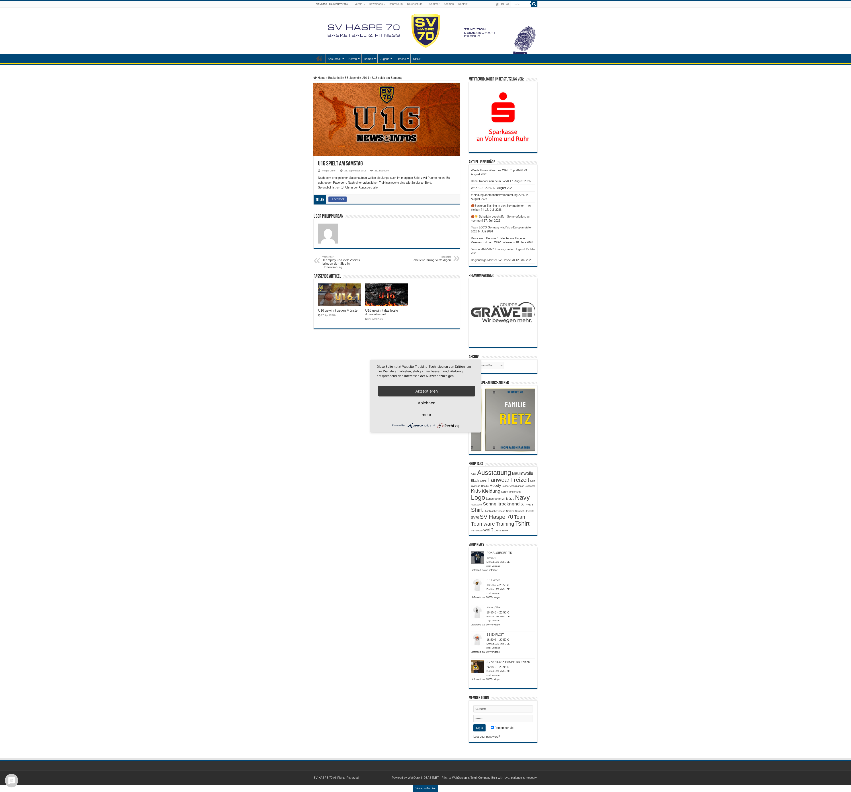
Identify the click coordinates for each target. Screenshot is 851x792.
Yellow (505, 530)
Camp (483, 481)
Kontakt (462, 4)
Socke (501, 511)
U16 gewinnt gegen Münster (338, 310)
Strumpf (519, 511)
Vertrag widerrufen (425, 788)
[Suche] (534, 4)
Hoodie (485, 486)
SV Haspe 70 (496, 516)
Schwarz (527, 504)
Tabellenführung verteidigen (431, 258)
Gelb (532, 481)
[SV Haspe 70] (425, 31)
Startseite (319, 58)
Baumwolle (522, 473)
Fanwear (498, 479)
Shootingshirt (491, 511)
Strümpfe (529, 511)
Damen (368, 59)
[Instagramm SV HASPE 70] (497, 4)
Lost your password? (486, 736)
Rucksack (476, 504)
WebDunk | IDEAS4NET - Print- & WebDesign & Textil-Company (449, 777)
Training (505, 524)
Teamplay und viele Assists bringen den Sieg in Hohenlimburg (341, 262)
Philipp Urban (329, 170)
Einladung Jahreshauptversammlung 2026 (498, 195)
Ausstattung (494, 472)
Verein (358, 4)
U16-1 (365, 77)
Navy (522, 497)
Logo (478, 497)
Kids (476, 491)
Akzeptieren (426, 391)
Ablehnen (426, 402)
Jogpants (530, 486)
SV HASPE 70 (323, 777)
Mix (503, 498)
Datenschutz (414, 4)
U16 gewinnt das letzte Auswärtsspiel (381, 312)
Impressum (396, 4)
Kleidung (491, 491)
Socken (510, 511)
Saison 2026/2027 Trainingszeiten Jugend (498, 249)
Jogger (505, 486)
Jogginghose (517, 486)
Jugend (384, 59)
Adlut (473, 474)
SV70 (475, 517)
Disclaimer (433, 4)
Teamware (483, 524)
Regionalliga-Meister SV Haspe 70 (493, 260)
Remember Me (503, 727)
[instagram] (492, 4)
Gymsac (475, 486)
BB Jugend (352, 77)
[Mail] (502, 4)
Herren (352, 59)
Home (321, 77)
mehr (426, 414)
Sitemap (449, 4)
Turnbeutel (476, 530)
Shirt (477, 510)
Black (475, 480)
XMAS (497, 530)
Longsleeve (493, 498)
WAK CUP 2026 (481, 188)
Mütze (510, 498)
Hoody (495, 485)
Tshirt (522, 523)
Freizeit (519, 480)
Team (520, 517)
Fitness (401, 59)
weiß (488, 530)
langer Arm (515, 491)
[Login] (507, 4)
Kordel (504, 491)
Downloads (376, 4)
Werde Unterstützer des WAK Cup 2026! (497, 170)
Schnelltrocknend (501, 503)
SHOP (417, 59)
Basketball (334, 59)
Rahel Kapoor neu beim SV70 (490, 181)
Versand (496, 566)
